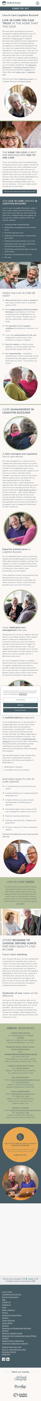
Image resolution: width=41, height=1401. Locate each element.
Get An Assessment (10, 1297)
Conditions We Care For (11, 1294)
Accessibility (7, 1323)
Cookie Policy (22, 694)
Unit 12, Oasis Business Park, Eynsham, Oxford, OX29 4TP (14, 1352)
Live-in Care (7, 1292)
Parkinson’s (7, 67)
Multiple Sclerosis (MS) (24, 67)
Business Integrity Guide (12, 1333)
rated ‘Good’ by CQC (27, 490)
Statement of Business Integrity (15, 1343)
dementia (32, 65)
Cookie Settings (8, 1320)
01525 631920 (22, 1068)
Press (4, 1307)
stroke (27, 70)
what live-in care (26, 79)
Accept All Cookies (20, 710)
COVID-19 (6, 1302)
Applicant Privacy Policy (11, 1315)
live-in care (17, 38)
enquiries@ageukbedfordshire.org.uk (25, 1080)
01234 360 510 (22, 1082)
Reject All (20, 705)
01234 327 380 (22, 1113)
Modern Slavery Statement (13, 1341)
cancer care (20, 72)
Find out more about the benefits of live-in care (19, 191)
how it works (25, 81)
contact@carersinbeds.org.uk (23, 1094)
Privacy (5, 1313)
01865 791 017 (20, 8)
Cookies (5, 1318)
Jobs (4, 1300)
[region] (20, 700)
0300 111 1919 (22, 1096)
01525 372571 (18, 1035)
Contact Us (6, 1305)
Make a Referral (8, 1310)
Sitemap (5, 1326)
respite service (16, 309)
